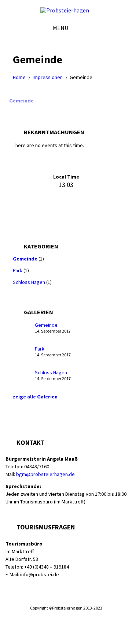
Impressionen (48, 77)
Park (17, 270)
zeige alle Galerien (35, 396)
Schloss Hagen (29, 282)
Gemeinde (21, 100)
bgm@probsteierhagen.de (45, 474)
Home (19, 77)
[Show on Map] (119, 27)
